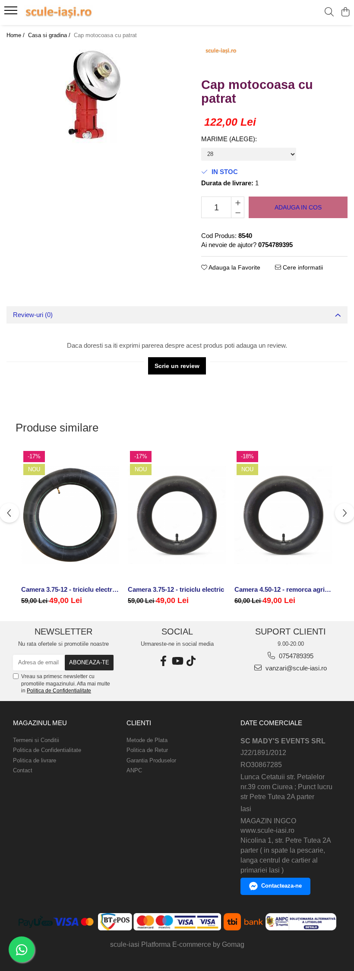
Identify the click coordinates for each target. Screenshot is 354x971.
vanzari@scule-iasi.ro (295, 668)
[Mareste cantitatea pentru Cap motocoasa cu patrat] (237, 202)
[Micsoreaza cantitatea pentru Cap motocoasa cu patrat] (237, 212)
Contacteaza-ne (281, 885)
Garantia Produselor (151, 760)
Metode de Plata (147, 740)
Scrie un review (177, 365)
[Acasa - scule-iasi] (58, 12)
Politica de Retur (147, 750)
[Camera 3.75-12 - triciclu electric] (177, 515)
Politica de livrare (34, 760)
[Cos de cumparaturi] (345, 12)
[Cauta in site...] (329, 12)
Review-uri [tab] (33, 314)
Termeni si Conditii (36, 740)
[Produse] (11, 12)
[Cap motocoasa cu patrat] (93, 94)
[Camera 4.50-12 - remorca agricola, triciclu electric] (283, 515)
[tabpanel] (93, 94)
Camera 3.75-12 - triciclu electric (176, 589)
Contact (22, 770)
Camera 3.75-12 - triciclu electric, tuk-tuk (70, 589)
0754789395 (295, 656)
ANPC (134, 770)
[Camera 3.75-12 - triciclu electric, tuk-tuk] (70, 515)
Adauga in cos (298, 207)
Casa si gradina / (50, 35)
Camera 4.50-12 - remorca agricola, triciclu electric (283, 589)
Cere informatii (302, 267)
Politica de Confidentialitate (59, 691)
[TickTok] (191, 661)
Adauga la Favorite (233, 267)
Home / (16, 35)
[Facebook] (163, 661)
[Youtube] (177, 661)
